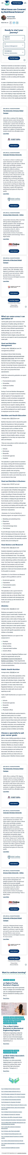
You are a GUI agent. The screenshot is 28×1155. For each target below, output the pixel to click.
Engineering (21, 1019)
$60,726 (12, 547)
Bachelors (6, 980)
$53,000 (12, 672)
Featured (12, 980)
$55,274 (12, 418)
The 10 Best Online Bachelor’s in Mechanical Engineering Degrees (13, 1028)
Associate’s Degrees (8, 1050)
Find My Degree (17, 3)
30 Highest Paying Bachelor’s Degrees (11, 984)
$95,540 (12, 348)
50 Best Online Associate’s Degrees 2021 (13, 1057)
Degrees (15, 1019)
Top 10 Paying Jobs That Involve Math (10, 1131)
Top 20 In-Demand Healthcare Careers (10, 1147)
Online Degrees (7, 1023)
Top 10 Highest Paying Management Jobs (11, 1133)
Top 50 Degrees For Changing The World (10, 1102)
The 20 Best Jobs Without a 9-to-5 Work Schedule (13, 1097)
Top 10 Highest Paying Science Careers (10, 1088)
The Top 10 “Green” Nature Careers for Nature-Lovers (14, 1105)
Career (11, 1017)
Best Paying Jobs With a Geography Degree (11, 1117)
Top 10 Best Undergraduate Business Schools (12, 1140)
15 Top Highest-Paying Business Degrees (11, 1099)
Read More (6, 998)
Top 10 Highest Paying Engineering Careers (11, 1112)
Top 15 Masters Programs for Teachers (10, 1114)
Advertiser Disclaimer (21, 1153)
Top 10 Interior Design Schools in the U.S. (11, 1091)
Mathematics (17, 1021)
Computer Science (8, 1019)
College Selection (19, 1017)
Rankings (14, 1023)
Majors (11, 1021)
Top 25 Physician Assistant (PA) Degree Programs (13, 1094)
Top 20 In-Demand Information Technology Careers (13, 1120)
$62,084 (12, 609)
